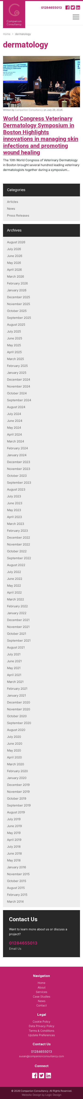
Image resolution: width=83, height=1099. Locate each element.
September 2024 (19, 400)
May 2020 (14, 750)
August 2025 (16, 324)
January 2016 (16, 867)
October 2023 (17, 476)
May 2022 (14, 585)
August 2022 (16, 565)
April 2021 (14, 675)
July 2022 (14, 572)
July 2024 (14, 414)
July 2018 (14, 846)
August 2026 (16, 242)
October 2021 (16, 634)
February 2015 (17, 895)
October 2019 (16, 798)
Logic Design (53, 1094)
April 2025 (14, 352)
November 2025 (18, 304)
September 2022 (19, 558)
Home (41, 982)
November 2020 (18, 709)
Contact (41, 1005)
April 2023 (14, 517)
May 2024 (14, 427)
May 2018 (14, 860)
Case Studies (41, 996)
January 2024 (17, 455)
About (42, 987)
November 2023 (18, 469)
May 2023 (14, 510)
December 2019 (18, 785)
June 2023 (14, 503)
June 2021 (14, 661)
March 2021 (15, 682)
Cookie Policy (41, 1021)
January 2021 (16, 695)
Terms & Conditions (41, 1030)
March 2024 (15, 441)
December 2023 (18, 462)
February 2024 (17, 448)
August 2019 (16, 812)
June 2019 (14, 826)
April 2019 (14, 840)
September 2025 (19, 318)
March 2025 (15, 359)
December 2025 (18, 297)
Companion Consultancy (29, 109)
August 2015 (16, 888)
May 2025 (14, 345)
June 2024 (14, 421)
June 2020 (14, 743)
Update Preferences (41, 1035)
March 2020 (15, 764)
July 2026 (14, 249)
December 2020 (18, 702)
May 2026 (14, 263)
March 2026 (15, 276)
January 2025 (16, 373)
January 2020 (16, 778)
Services (41, 992)
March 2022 (15, 599)
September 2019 (19, 805)
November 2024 (18, 386)
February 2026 (17, 283)
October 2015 (16, 881)
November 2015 (18, 874)
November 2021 (18, 627)
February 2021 (17, 689)
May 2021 (14, 668)
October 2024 (17, 393)
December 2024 (18, 379)
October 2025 (17, 311)
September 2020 (19, 723)
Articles (12, 202)
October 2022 (17, 551)
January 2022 (16, 613)
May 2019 (14, 833)
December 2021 (18, 620)
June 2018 (14, 853)
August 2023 (16, 489)
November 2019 (18, 792)
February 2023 (17, 531)
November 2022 (18, 544)
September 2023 (19, 482)
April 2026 (14, 270)
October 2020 (17, 716)
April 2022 (14, 592)
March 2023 (15, 524)
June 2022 (14, 579)
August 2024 (16, 407)
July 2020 (14, 737)
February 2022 (17, 606)
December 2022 (18, 537)
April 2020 (14, 757)
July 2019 (14, 819)
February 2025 (17, 366)
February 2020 (17, 771)
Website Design (31, 1094)
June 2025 (14, 338)
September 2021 (19, 640)
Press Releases (18, 215)
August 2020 (16, 730)
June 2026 (14, 256)
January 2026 (16, 290)
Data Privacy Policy (41, 1026)
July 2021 (14, 654)
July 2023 (14, 496)
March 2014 (15, 901)
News (11, 209)
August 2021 (16, 647)
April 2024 (14, 434)
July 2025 (14, 331)
